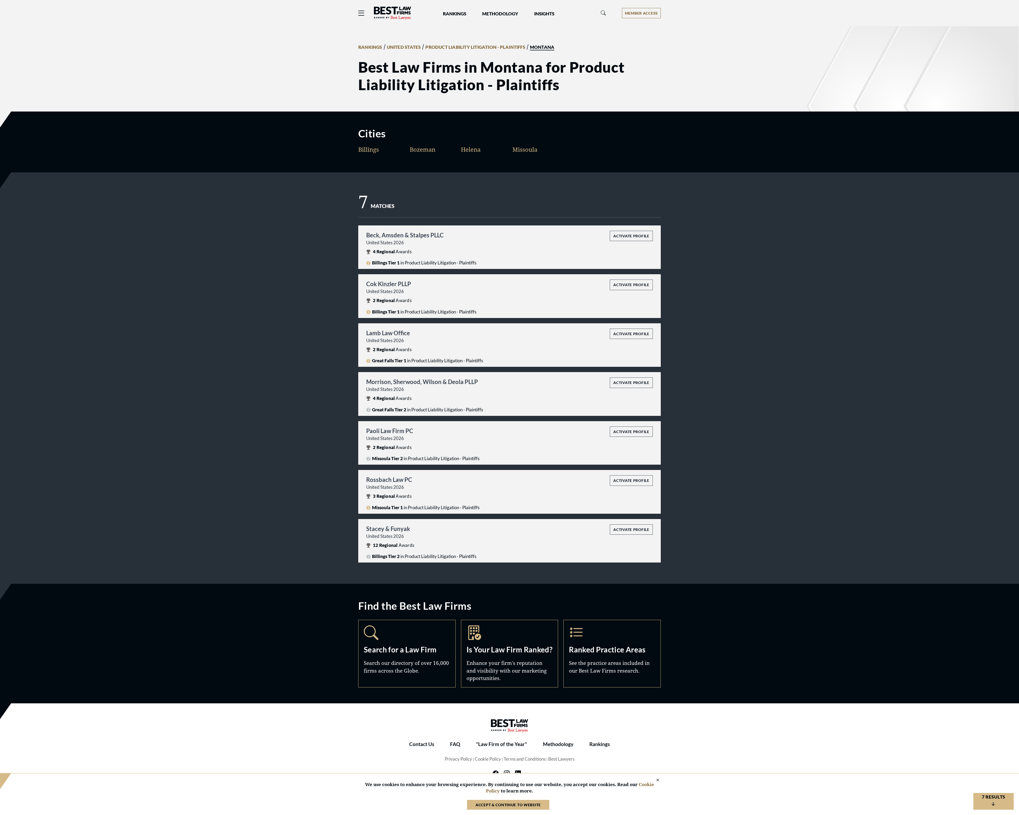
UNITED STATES (404, 47)
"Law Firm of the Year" (501, 744)
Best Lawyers (561, 759)
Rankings (599, 744)
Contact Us (421, 744)
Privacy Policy (458, 759)
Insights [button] (544, 13)
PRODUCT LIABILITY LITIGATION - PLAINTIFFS (475, 47)
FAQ (455, 744)
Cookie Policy (488, 759)
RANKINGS (370, 47)
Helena (471, 149)
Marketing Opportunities (509, 653)
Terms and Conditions (525, 759)
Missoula (524, 149)
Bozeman (422, 149)
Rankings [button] (454, 13)
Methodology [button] (500, 13)
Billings (368, 149)
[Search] (603, 13)
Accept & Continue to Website (508, 805)
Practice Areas (612, 653)
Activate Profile (631, 236)
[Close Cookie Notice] (654, 780)
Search (407, 653)
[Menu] (361, 13)
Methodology (558, 744)
